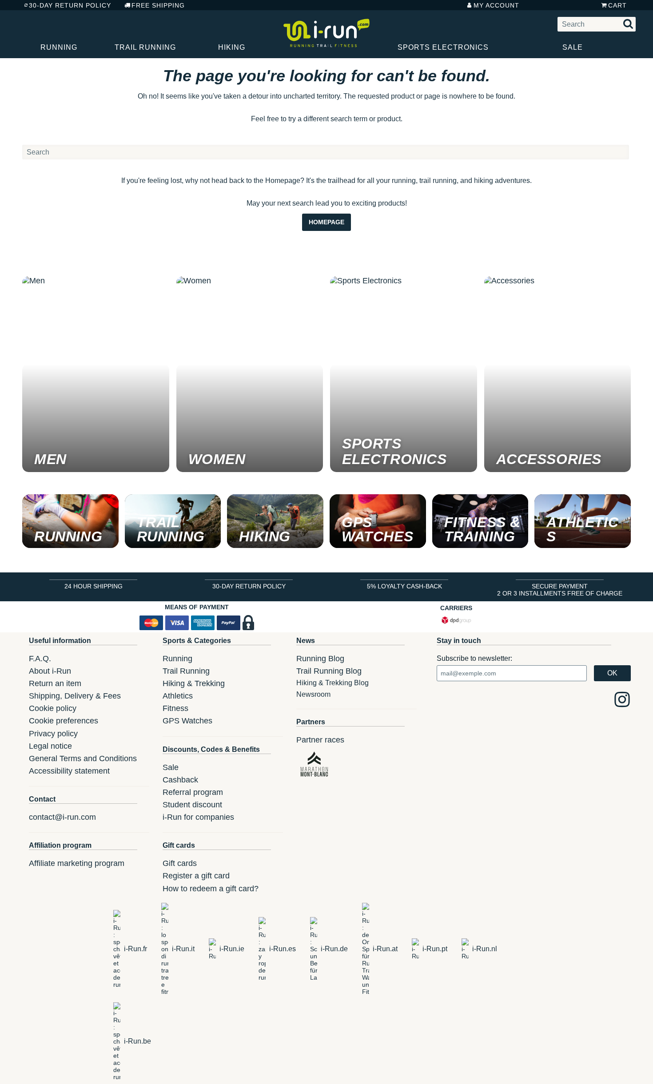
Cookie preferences (63, 720)
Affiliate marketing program (76, 863)
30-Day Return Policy (70, 5)
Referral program (193, 792)
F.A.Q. (40, 658)
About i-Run (50, 671)
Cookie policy (52, 708)
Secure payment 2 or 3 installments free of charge (559, 590)
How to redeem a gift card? (211, 888)
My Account (496, 5)
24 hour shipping (93, 586)
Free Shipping (158, 5)
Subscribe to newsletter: (474, 658)
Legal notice (50, 746)
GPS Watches (187, 720)
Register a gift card (196, 875)
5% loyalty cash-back (404, 586)
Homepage (326, 222)
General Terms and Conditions (83, 758)
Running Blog (320, 658)
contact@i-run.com (62, 817)
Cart (617, 5)
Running (58, 47)
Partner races (320, 739)
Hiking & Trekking (194, 683)
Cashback (180, 779)
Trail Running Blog (329, 671)
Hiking (231, 47)
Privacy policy (53, 733)
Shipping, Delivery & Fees (75, 695)
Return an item (55, 683)
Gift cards (180, 863)
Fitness (175, 708)
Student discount (192, 804)
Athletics (178, 695)
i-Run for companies (198, 817)
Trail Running (145, 47)
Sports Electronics (443, 47)
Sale (572, 47)
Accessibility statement (69, 770)
